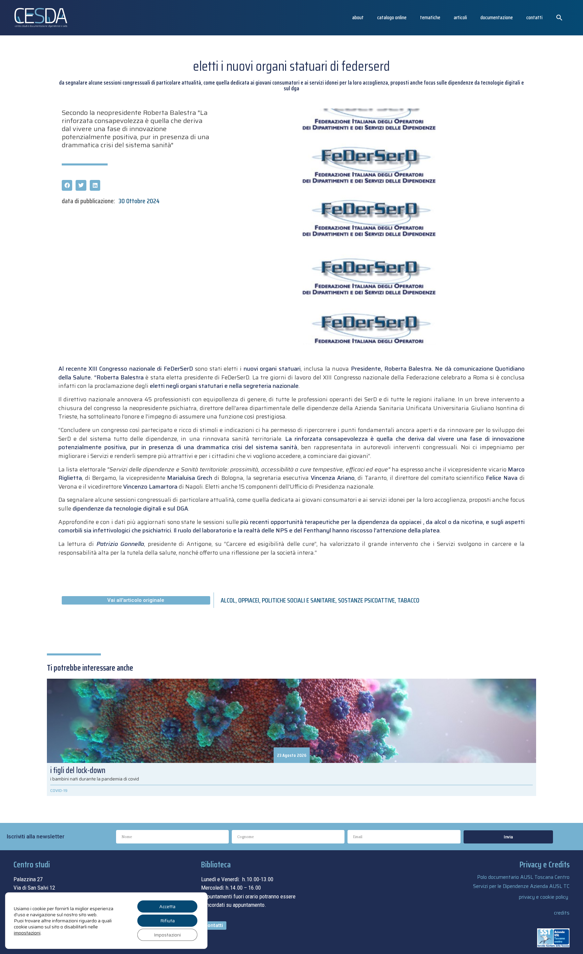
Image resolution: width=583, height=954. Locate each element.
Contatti (534, 17)
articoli (460, 17)
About (358, 17)
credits (562, 913)
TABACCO (408, 600)
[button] (559, 17)
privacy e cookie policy (543, 897)
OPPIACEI (248, 600)
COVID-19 (58, 790)
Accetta (167, 906)
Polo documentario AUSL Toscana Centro (523, 877)
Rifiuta (167, 920)
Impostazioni (167, 934)
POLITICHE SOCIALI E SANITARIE (298, 600)
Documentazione (496, 17)
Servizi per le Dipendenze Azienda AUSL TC (521, 886)
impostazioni (27, 933)
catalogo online (392, 17)
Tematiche (430, 17)
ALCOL (228, 600)
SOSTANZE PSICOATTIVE (366, 600)
